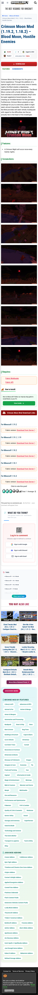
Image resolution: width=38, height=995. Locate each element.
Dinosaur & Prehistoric (12, 760)
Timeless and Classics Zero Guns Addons (18, 867)
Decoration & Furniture (12, 750)
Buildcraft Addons (11, 923)
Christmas (25, 740)
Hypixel (7, 775)
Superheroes (28, 820)
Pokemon (8, 805)
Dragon (28, 760)
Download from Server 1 (26, 430)
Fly (32, 765)
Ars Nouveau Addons (12, 938)
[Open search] (35, 2)
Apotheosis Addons (11, 933)
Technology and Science (13, 831)
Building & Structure (11, 735)
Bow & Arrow (9, 729)
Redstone (30, 810)
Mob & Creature (10, 785)
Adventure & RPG (25, 704)
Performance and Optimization (15, 800)
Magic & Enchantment (12, 780)
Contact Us (7, 971)
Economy (23, 765)
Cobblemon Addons (26, 857)
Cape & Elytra (28, 735)
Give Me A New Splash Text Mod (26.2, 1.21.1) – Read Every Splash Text (28, 627)
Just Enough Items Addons (13, 948)
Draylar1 (9, 56)
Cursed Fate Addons (11, 887)
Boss (31, 724)
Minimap (29, 780)
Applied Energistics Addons (14, 882)
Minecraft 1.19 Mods (11, 589)
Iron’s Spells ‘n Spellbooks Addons (16, 943)
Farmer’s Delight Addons (13, 877)
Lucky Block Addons (11, 908)
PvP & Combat (24, 805)
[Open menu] (2, 2)
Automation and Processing (14, 719)
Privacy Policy (30, 971)
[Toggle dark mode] (7, 3)
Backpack (8, 724)
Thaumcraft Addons (11, 913)
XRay (6, 846)
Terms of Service (18, 971)
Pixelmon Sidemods (11, 892)
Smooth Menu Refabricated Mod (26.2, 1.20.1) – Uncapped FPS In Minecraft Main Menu (28, 672)
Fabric (28, 56)
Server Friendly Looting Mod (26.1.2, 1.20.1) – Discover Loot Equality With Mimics (10, 649)
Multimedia (23, 790)
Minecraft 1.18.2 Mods (12, 584)
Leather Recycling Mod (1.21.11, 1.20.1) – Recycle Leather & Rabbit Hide (28, 649)
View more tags (19, 596)
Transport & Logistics (12, 841)
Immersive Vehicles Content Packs (16, 903)
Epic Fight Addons (11, 862)
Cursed (26, 745)
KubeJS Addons (10, 953)
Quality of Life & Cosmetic (13, 810)
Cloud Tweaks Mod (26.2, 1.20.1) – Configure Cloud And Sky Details (10, 627)
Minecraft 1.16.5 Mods (12, 576)
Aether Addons (10, 928)
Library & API (9, 704)
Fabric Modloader (12, 378)
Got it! (9, 991)
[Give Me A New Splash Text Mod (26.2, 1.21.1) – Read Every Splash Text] (28, 616)
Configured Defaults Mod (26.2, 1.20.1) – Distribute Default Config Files (10, 672)
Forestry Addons (27, 923)
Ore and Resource (11, 795)
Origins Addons (10, 872)
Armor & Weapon (10, 714)
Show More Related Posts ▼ (19, 682)
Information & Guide (24, 775)
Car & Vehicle (9, 740)
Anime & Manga (25, 709)
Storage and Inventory (12, 820)
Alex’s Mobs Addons (26, 928)
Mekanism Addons (26, 953)
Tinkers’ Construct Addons (13, 918)
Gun (27, 770)
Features (6, 69)
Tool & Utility (28, 841)
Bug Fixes (25, 729)
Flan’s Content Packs (11, 897)
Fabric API (9, 382)
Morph (7, 790)
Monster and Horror (26, 785)
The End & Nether (10, 836)
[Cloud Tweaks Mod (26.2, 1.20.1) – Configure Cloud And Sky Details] (10, 616)
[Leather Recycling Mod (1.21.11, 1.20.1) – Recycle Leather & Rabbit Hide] (28, 639)
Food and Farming (11, 770)
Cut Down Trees (10, 745)
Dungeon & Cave (10, 765)
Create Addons (10, 857)
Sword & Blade (9, 825)
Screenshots (17, 69)
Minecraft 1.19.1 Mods (12, 593)
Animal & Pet (9, 709)
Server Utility (9, 815)
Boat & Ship (20, 724)
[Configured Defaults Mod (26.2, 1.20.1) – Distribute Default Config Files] (10, 661)
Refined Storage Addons (13, 958)
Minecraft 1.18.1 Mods (12, 580)
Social (26, 815)
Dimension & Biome (11, 755)
